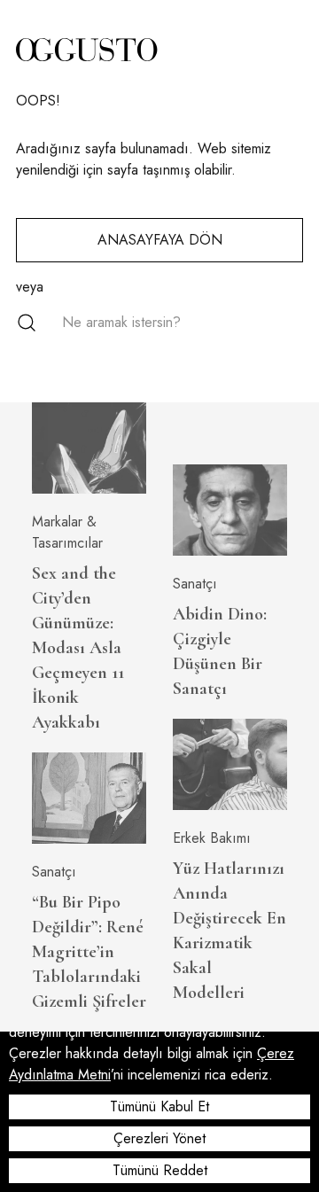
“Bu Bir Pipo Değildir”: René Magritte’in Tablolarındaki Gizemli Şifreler (89, 952)
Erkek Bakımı (212, 838)
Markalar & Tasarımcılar (67, 532)
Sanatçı (54, 871)
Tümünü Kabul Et (159, 1106)
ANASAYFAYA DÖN (159, 240)
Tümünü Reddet (160, 1170)
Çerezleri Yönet (159, 1138)
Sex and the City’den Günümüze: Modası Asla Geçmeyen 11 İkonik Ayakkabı (78, 648)
